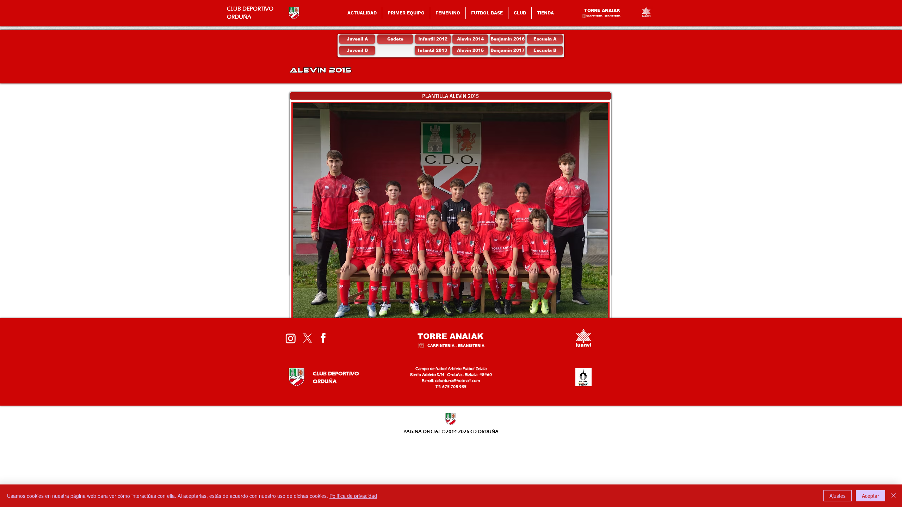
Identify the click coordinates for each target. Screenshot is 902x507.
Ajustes (837, 495)
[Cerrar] (893, 495)
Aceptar (870, 495)
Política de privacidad (353, 495)
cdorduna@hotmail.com (457, 380)
